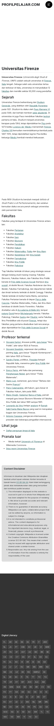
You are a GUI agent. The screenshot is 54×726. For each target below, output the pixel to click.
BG (36, 652)
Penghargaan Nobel (15, 373)
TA (27, 677)
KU (4, 702)
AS (23, 707)
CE (11, 672)
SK (44, 672)
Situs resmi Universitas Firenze (20, 448)
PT (16, 647)
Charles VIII (7, 130)
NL (4, 647)
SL (4, 677)
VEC (5, 717)
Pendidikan (20, 244)
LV (10, 667)
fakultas (5, 91)
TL (42, 712)
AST (23, 652)
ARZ (45, 642)
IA (10, 697)
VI (41, 647)
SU (29, 712)
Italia (4, 84)
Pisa (43, 123)
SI (18, 712)
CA (4, 657)
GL (10, 662)
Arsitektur (19, 233)
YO (30, 717)
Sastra (23, 317)
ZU (36, 717)
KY (10, 702)
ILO (4, 697)
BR (36, 687)
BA (25, 687)
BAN (11, 687)
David (11, 313)
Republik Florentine (38, 105)
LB (16, 702)
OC (10, 707)
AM (43, 682)
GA (16, 692)
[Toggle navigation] (48, 4)
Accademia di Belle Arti (29, 310)
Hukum (18, 248)
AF (17, 652)
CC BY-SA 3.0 (22, 482)
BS (31, 687)
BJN (18, 687)
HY (16, 682)
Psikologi (19, 265)
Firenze (47, 80)
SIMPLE (37, 672)
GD (22, 692)
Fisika (29, 251)
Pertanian (19, 230)
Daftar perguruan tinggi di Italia (20, 430)
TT (33, 677)
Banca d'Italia (35, 395)
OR (17, 707)
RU (11, 652)
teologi (46, 116)
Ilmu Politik (20, 262)
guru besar (42, 342)
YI (24, 717)
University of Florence (31, 441)
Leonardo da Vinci (14, 405)
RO (28, 672)
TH (39, 677)
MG (27, 702)
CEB (23, 647)
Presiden (33, 359)
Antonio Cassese (14, 416)
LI (21, 702)
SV (29, 647)
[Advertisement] (27, 32)
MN (46, 702)
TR (4, 682)
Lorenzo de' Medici (22, 127)
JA (10, 647)
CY (17, 657)
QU (40, 707)
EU (46, 657)
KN (38, 697)
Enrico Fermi (12, 370)
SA (47, 707)
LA (4, 667)
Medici (13, 137)
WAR (47, 647)
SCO (5, 712)
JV (32, 697)
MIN (40, 667)
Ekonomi (19, 240)
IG (46, 692)
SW (35, 712)
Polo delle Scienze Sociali (23, 282)
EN (22, 642)
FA (4, 662)
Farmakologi (20, 258)
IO (41, 692)
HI (22, 662)
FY (10, 692)
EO (40, 657)
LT (16, 667)
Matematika (20, 251)
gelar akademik (40, 112)
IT (39, 642)
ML (34, 702)
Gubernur (23, 395)
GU (29, 692)
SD (23, 712)
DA (23, 657)
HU (22, 667)
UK (35, 647)
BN (42, 652)
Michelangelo (26, 313)
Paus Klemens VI (42, 109)
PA (29, 707)
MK (28, 667)
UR (10, 682)
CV (42, 687)
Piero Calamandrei (14, 388)
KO (16, 662)
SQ (12, 712)
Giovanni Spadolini (14, 349)
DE (16, 642)
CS (11, 657)
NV (48, 687)
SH (16, 677)
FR (33, 642)
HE (39, 662)
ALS (36, 682)
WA (18, 717)
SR (10, 677)
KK (23, 672)
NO (47, 667)
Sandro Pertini (12, 359)
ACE (29, 682)
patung (5, 313)
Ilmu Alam (41, 251)
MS (34, 667)
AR (10, 642)
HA (35, 692)
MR (40, 702)
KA (44, 662)
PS (35, 707)
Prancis (16, 384)
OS (21, 697)
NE (4, 707)
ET (29, 657)
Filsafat (33, 317)
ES (28, 642)
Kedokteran (20, 255)
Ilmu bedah (35, 255)
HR (27, 662)
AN (4, 687)
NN (4, 672)
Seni (17, 237)
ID (33, 662)
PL (4, 642)
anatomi (34, 405)
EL (35, 657)
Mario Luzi (11, 381)
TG (45, 677)
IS (27, 697)
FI (21, 677)
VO (12, 717)
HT (44, 697)
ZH (4, 652)
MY (22, 682)
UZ (17, 672)
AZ (30, 652)
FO (4, 692)
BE (48, 652)
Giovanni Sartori (13, 342)
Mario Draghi (12, 395)
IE (15, 697)
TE (47, 712)
